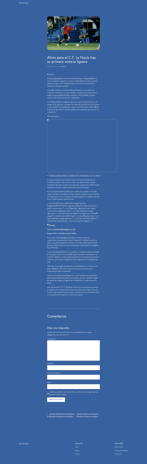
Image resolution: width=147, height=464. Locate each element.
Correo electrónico (54, 373)
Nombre (50, 363)
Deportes (63, 66)
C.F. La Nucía (54, 78)
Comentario (51, 339)
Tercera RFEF (89, 78)
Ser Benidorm (24, 3)
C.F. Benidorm (63, 238)
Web (49, 382)
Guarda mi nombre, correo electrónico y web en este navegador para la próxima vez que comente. (73, 393)
